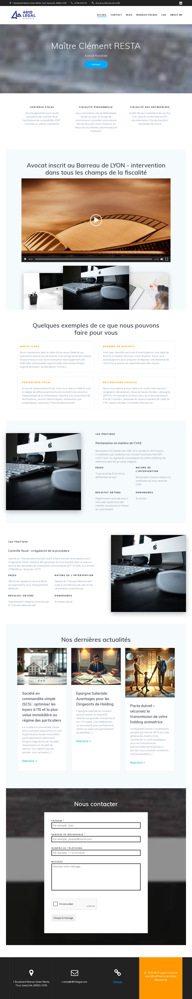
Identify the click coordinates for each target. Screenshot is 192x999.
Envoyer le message (63, 917)
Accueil (101, 14)
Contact (116, 14)
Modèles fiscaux (146, 14)
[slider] (93, 259)
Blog (129, 14)
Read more (28, 760)
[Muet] (161, 259)
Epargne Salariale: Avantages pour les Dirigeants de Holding (95, 698)
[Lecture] (25, 259)
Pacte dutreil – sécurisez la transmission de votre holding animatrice (148, 713)
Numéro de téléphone (66, 848)
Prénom (58, 821)
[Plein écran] (166, 259)
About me (176, 14)
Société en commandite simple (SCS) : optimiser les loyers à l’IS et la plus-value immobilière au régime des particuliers (41, 707)
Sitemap (117, 981)
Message (57, 861)
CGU (163, 14)
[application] (96, 220)
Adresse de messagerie (68, 834)
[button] (96, 220)
